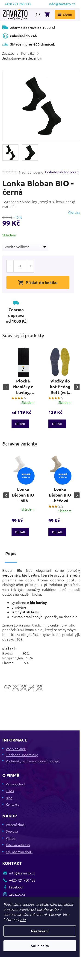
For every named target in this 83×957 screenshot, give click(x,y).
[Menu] (65, 14)
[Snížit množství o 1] (10, 266)
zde (23, 919)
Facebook (16, 887)
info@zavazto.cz (22, 873)
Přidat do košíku (42, 282)
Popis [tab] (10, 553)
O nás (10, 791)
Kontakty (12, 804)
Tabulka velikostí (18, 845)
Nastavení (40, 930)
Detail (20, 424)
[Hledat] (37, 14)
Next (77, 387)
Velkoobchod (15, 784)
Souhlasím (40, 945)
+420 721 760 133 (22, 880)
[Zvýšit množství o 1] (30, 266)
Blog (9, 798)
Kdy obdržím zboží (19, 852)
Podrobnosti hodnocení (62, 172)
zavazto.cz (17, 894)
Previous (6, 387)
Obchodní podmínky (22, 754)
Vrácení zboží (15, 824)
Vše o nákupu (16, 748)
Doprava (12, 831)
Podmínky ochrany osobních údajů (32, 761)
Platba (10, 838)
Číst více (74, 212)
